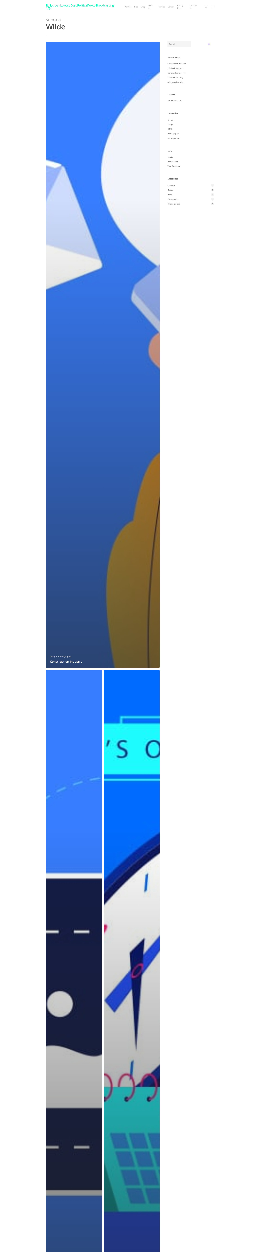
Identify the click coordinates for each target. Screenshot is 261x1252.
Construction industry (176, 64)
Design (53, 656)
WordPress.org (173, 166)
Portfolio (128, 7)
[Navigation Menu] (213, 6)
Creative (171, 120)
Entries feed (172, 161)
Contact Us (193, 6)
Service (162, 7)
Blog (136, 7)
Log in (170, 157)
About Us (150, 6)
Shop (143, 7)
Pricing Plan (180, 6)
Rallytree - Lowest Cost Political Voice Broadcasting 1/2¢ (80, 7)
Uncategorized (173, 138)
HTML (170, 129)
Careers (171, 7)
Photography (64, 656)
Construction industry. (176, 73)
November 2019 (174, 101)
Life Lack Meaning (175, 68)
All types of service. (175, 82)
